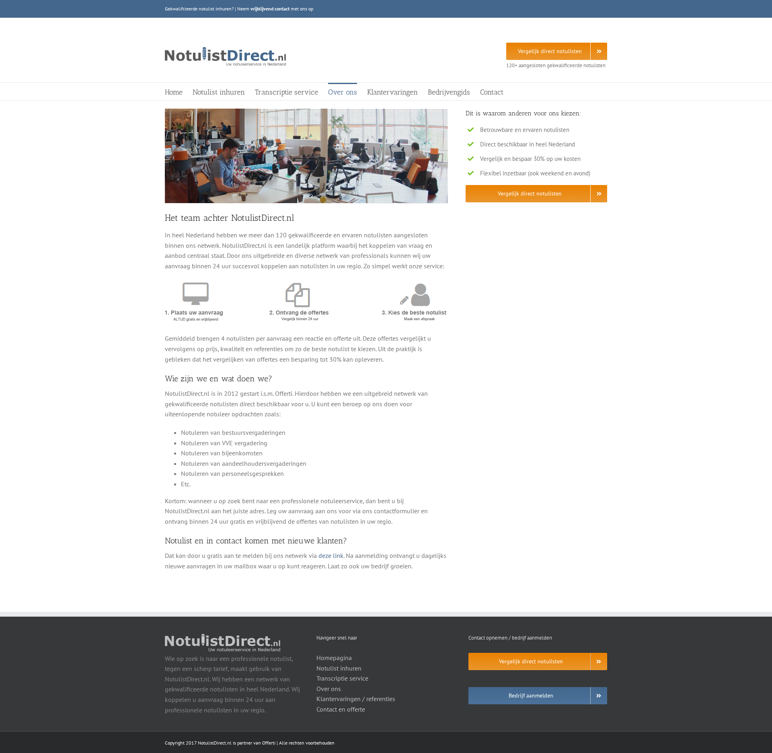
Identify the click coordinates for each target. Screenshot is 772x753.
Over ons (328, 689)
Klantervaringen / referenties (355, 699)
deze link (330, 555)
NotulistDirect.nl (215, 743)
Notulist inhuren (338, 668)
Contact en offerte (340, 709)
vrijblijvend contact (270, 9)
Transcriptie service (342, 678)
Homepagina (334, 658)
